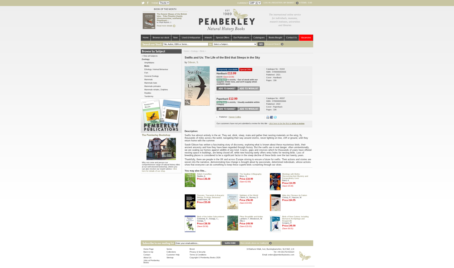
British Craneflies (204, 174)
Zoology (194, 51)
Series (169, 249)
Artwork (208, 37)
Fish (146, 73)
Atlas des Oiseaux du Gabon (294, 195)
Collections (171, 252)
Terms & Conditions (198, 255)
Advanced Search (273, 44)
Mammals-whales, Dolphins (156, 90)
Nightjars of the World (249, 195)
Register (277, 3)
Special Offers (222, 37)
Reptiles (147, 93)
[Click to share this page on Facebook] (271, 118)
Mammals (148, 79)
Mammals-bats (150, 83)
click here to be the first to (286, 123)
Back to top (148, 252)
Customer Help (173, 255)
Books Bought (275, 37)
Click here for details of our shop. (159, 170)
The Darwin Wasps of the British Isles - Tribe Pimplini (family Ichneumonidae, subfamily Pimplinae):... (172, 17)
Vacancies (306, 37)
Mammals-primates (152, 86)
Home (146, 37)
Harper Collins (235, 117)
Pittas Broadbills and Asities (251, 216)
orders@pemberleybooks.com (281, 255)
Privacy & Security (198, 252)
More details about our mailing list (254, 243)
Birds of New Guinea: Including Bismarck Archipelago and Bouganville (295, 218)
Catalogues (259, 37)
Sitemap (170, 257)
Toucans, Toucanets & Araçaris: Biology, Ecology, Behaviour (211, 196)
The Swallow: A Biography (251, 174)
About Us (147, 257)
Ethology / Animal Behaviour (156, 69)
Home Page (148, 249)
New (175, 37)
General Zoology (151, 76)
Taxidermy (148, 96)
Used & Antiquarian (191, 37)
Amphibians (149, 63)
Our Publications (241, 37)
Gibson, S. (193, 62)
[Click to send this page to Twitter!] (275, 118)
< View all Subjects (150, 56)
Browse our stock (161, 37)
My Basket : (290, 3)
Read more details (165, 26)
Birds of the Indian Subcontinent (210, 216)
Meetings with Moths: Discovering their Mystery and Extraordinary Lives (295, 176)
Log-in (267, 3)
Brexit (192, 249)
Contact (146, 255)
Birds (202, 51)
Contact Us (291, 37)
